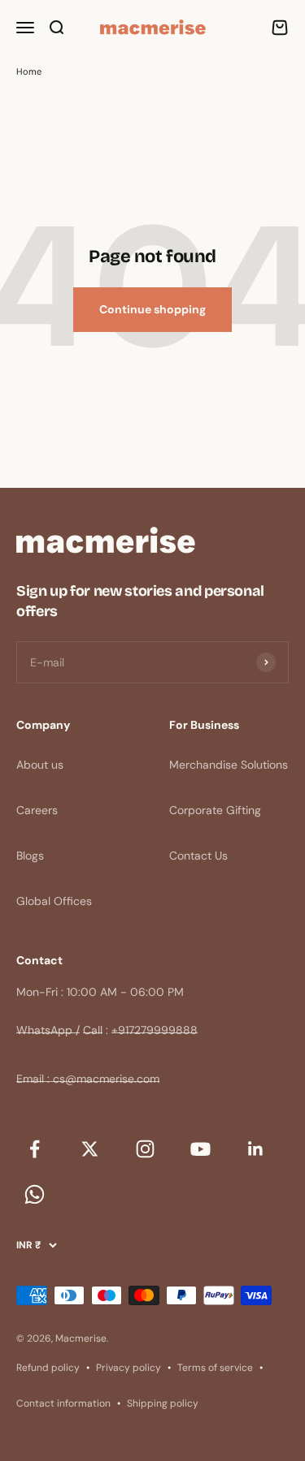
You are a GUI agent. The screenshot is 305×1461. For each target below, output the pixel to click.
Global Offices (54, 901)
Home (28, 71)
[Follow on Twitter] (89, 1148)
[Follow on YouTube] (200, 1148)
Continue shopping (152, 309)
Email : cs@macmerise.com (87, 1078)
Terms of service (215, 1367)
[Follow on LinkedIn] (255, 1148)
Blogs (30, 855)
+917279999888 (154, 1030)
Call (92, 1030)
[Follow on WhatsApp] (34, 1194)
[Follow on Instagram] (145, 1148)
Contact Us (198, 855)
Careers (37, 810)
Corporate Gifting (215, 810)
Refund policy (48, 1367)
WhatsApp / (48, 1030)
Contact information (63, 1403)
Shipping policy (162, 1403)
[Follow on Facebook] (34, 1148)
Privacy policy (128, 1367)
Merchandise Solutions (228, 764)
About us (39, 764)
